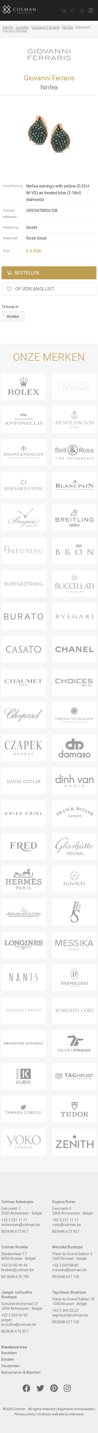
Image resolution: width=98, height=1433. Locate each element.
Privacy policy (24, 1414)
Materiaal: (10, 238)
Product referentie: (10, 214)
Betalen (7, 1359)
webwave (76, 1414)
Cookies (43, 1414)
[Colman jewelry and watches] (23, 9)
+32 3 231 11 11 (14, 1220)
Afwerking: (11, 227)
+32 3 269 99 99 (14, 1315)
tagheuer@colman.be (70, 1315)
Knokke (13, 316)
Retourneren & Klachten (21, 1372)
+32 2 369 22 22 (65, 1310)
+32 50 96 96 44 (14, 1265)
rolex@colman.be (66, 1225)
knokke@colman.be (17, 1270)
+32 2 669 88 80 (65, 1265)
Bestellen (27, 272)
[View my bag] (63, 10)
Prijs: (6, 251)
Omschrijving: (13, 186)
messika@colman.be (69, 1270)
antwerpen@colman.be (20, 1225)
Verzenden (10, 1366)
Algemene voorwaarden (75, 1409)
